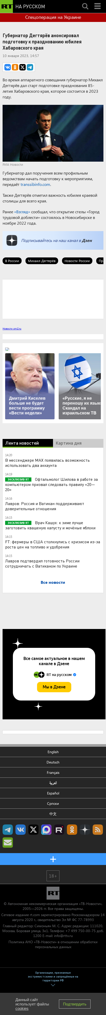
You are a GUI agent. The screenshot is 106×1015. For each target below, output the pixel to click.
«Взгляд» (22, 211)
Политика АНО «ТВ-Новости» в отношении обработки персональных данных (53, 944)
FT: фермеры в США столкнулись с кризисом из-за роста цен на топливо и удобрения (52, 544)
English (53, 751)
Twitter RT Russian (33, 829)
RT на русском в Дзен (85, 829)
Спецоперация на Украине (53, 17)
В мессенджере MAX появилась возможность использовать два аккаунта (47, 462)
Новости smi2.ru (12, 328)
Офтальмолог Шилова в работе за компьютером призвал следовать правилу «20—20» (51, 484)
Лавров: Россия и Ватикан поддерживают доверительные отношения (44, 506)
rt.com (35, 914)
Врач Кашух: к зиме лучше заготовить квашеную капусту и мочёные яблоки (50, 525)
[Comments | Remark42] (53, 298)
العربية (53, 782)
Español (53, 793)
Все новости (53, 582)
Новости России (77, 260)
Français (53, 772)
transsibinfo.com (35, 184)
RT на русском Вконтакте (20, 829)
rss (98, 829)
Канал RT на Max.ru (46, 829)
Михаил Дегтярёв (42, 260)
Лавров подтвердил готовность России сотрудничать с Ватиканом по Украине (42, 563)
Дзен (87, 240)
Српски (53, 803)
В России (12, 260)
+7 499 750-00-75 (80, 930)
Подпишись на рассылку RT (8, 842)
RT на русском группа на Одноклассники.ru (72, 829)
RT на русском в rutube (59, 829)
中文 (53, 813)
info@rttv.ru (63, 935)
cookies (22, 1008)
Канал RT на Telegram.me (8, 829)
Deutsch (53, 762)
